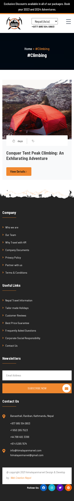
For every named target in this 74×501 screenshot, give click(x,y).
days (20, 141)
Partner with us (13, 265)
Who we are (11, 227)
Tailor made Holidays (17, 308)
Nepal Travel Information (18, 300)
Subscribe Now (37, 388)
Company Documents (17, 250)
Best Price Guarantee (17, 323)
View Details (17, 171)
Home (28, 48)
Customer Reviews (15, 315)
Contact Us (11, 345)
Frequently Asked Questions (21, 330)
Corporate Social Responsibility (22, 338)
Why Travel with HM (15, 242)
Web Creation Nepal (21, 477)
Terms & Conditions (16, 272)
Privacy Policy (13, 257)
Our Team (10, 235)
